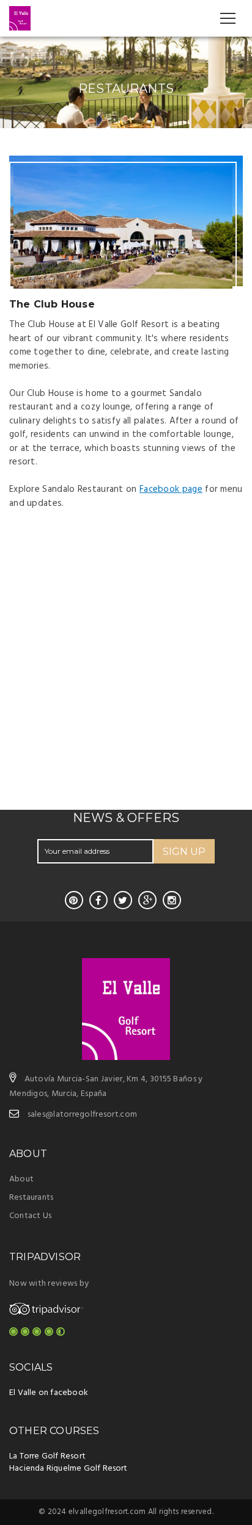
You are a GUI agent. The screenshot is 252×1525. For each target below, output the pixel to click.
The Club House (52, 304)
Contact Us (30, 1216)
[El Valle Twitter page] (123, 900)
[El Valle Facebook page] (98, 900)
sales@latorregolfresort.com (83, 1115)
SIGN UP (184, 851)
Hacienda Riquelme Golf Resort (68, 1469)
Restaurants (31, 1198)
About (21, 1179)
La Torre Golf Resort (47, 1456)
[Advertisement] (126, 683)
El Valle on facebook (48, 1393)
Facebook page (170, 489)
